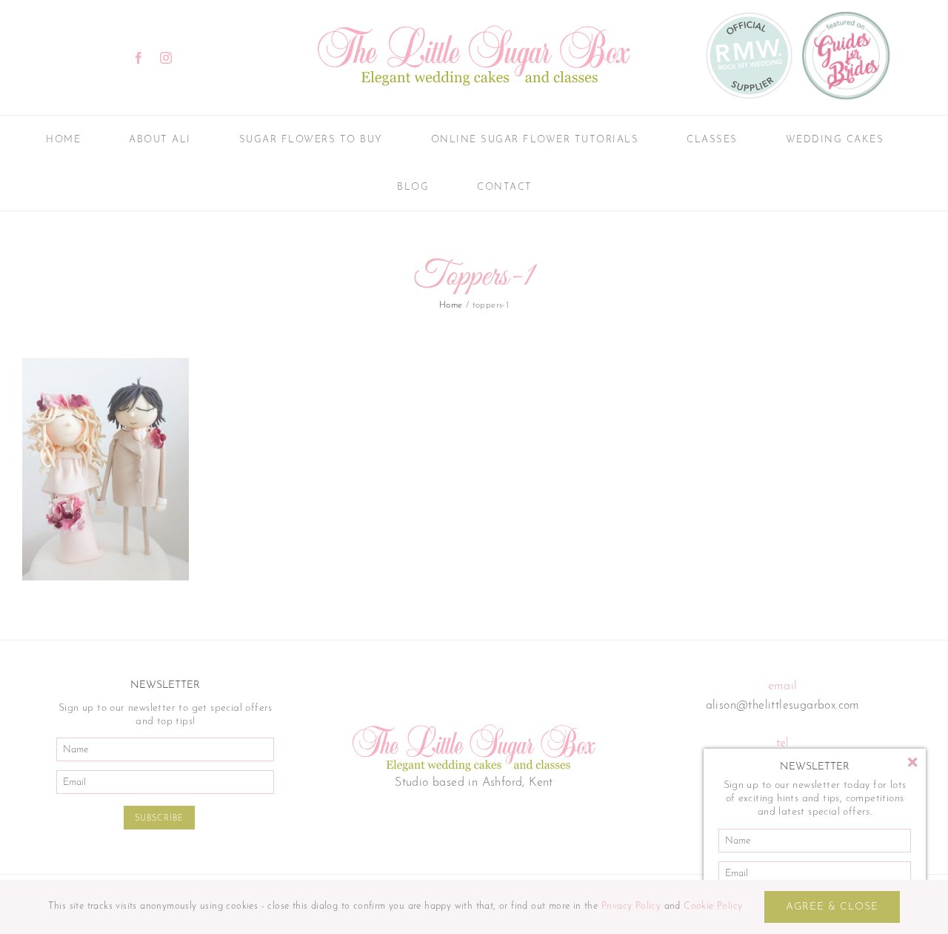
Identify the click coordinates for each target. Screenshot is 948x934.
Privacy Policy (631, 906)
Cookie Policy (713, 906)
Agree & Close (832, 907)
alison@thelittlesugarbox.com (783, 706)
